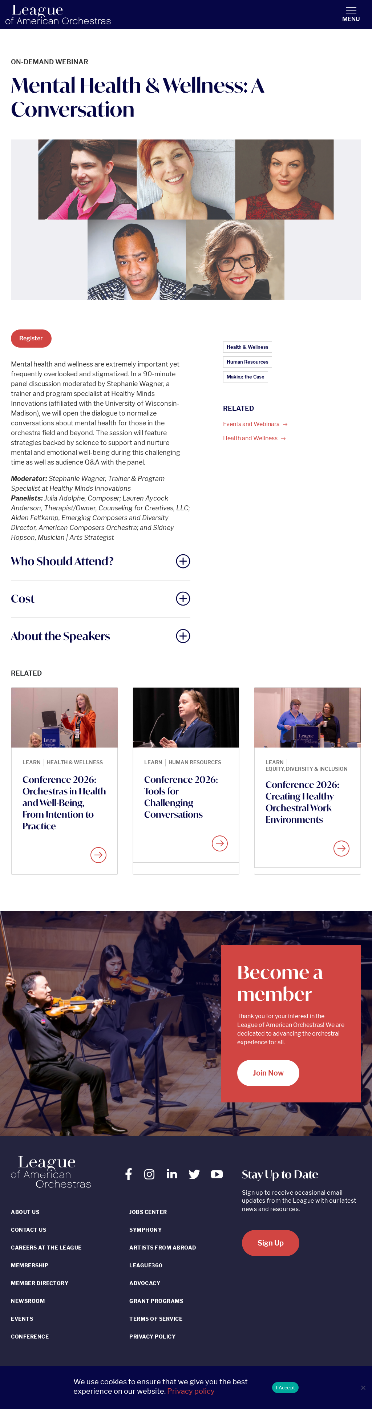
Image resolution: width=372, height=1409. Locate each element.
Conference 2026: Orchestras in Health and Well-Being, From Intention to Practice (64, 803)
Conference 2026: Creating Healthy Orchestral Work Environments (302, 802)
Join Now (268, 1073)
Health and (251, 438)
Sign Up (271, 1243)
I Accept (285, 1387)
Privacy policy (191, 1391)
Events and (251, 424)
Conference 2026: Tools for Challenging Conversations (181, 797)
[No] (363, 1387)
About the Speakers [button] (60, 636)
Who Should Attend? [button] (62, 561)
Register (31, 338)
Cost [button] (23, 598)
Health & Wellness (247, 347)
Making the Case (245, 377)
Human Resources (247, 362)
